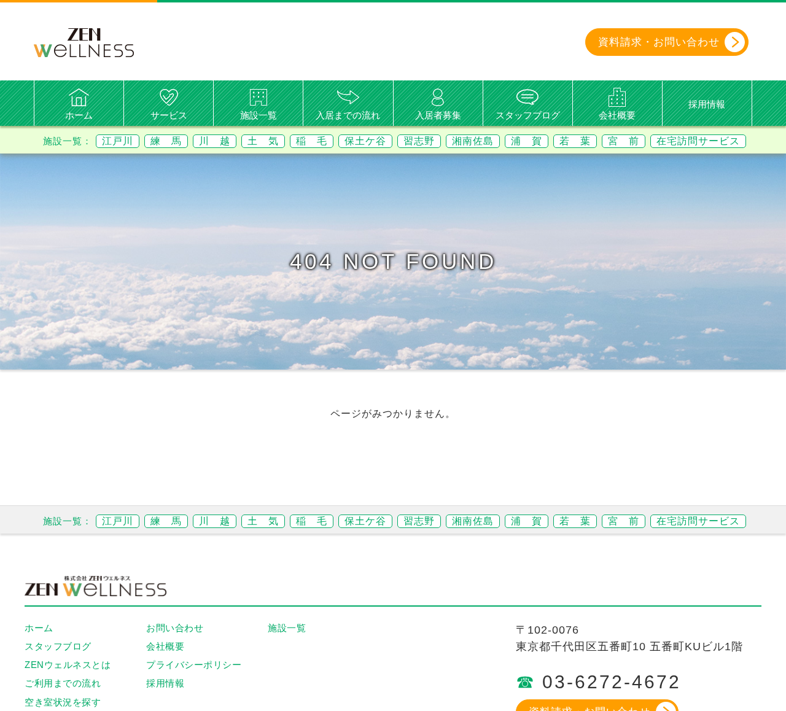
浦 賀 (526, 141)
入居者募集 (438, 115)
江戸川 (117, 141)
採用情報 (706, 104)
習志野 (419, 141)
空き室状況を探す (63, 702)
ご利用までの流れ (63, 683)
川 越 (214, 141)
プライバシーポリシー (193, 664)
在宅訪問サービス (698, 141)
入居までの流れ (348, 115)
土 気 (263, 141)
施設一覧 (258, 115)
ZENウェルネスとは (68, 664)
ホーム (79, 115)
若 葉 (575, 141)
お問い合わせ (174, 628)
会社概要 (617, 115)
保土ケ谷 (365, 141)
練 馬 (166, 141)
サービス (168, 115)
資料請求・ (659, 42)
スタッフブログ (528, 115)
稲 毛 (311, 141)
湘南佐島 (473, 141)
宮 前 (623, 141)
